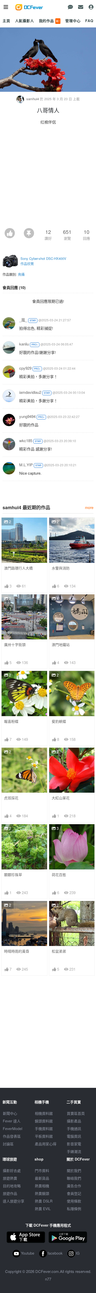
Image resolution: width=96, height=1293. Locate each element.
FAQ (89, 20)
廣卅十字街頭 (15, 644)
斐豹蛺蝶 (59, 721)
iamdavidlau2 (30, 392)
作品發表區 (12, 1136)
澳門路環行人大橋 (18, 568)
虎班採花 (11, 797)
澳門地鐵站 (61, 644)
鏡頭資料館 (44, 1120)
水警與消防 (61, 568)
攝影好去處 (12, 1170)
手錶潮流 (74, 1151)
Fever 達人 (11, 1120)
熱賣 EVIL (43, 1208)
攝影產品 (74, 1120)
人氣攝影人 (24, 20)
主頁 (6, 20)
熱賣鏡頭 (42, 1193)
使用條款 (74, 1201)
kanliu (24, 344)
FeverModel (12, 1128)
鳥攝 (21, 274)
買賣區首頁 (76, 1113)
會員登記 (74, 1193)
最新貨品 (42, 1178)
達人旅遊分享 (13, 1201)
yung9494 (27, 416)
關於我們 (74, 1170)
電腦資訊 (74, 1136)
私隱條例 (74, 1208)
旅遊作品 (10, 1193)
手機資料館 (44, 1128)
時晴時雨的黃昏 (16, 951)
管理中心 (72, 20)
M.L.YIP (26, 464)
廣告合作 (74, 1185)
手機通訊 (74, 1128)
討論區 (8, 1143)
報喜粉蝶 (11, 721)
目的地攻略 (12, 1185)
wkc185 (25, 440)
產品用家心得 (45, 1143)
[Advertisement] (48, 177)
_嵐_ (23, 319)
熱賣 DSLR (43, 1201)
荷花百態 (59, 874)
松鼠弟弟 (59, 951)
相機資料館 (44, 1113)
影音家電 (74, 1143)
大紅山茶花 (61, 797)
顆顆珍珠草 (13, 874)
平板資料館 (44, 1136)
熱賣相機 (42, 1185)
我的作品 (49, 20)
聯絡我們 (74, 1178)
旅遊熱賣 (10, 1178)
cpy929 (25, 368)
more (89, 507)
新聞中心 (10, 1113)
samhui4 (32, 98)
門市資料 (42, 1170)
